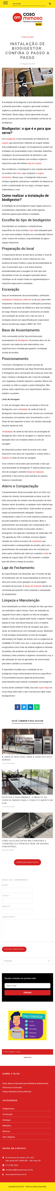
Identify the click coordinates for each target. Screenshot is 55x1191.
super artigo (44, 687)
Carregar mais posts (27, 862)
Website (6, 906)
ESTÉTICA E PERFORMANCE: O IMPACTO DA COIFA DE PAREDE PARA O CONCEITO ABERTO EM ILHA (27, 800)
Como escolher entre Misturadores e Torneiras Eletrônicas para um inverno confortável (25, 844)
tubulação (23, 409)
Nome (5, 885)
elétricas (27, 299)
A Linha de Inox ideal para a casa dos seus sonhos (27, 758)
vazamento (37, 541)
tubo (46, 553)
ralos (19, 173)
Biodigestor (23, 340)
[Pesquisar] (49, 961)
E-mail (6, 895)
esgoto (5, 143)
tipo (32, 230)
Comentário (9, 917)
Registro (6, 458)
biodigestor (10, 139)
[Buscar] (50, 4)
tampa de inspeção (35, 472)
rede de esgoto (34, 163)
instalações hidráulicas (12, 299)
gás (38, 299)
